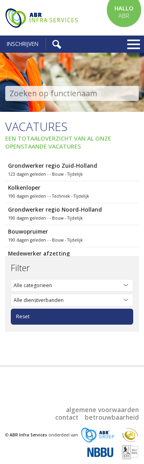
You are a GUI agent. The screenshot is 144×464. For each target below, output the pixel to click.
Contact (66, 417)
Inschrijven (22, 44)
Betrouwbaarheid (112, 417)
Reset (23, 316)
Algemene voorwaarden (102, 409)
